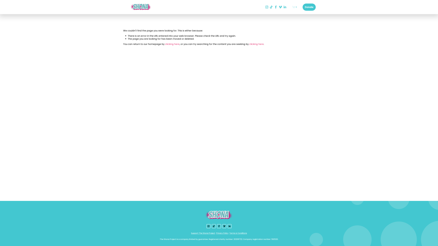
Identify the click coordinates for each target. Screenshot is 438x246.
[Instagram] (267, 7)
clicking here (172, 44)
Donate (309, 7)
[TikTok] (271, 7)
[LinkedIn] (285, 7)
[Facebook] (276, 7)
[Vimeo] (280, 7)
